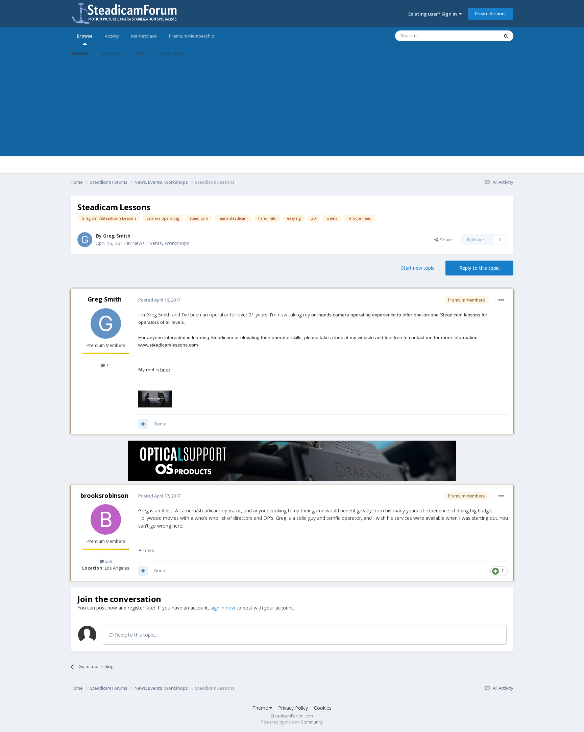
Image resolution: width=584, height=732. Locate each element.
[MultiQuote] (143, 424)
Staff (140, 53)
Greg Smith (116, 235)
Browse (85, 36)
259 (108, 561)
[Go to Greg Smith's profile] (84, 239)
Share (445, 240)
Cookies (323, 708)
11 (108, 365)
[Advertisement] (292, 109)
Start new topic (417, 268)
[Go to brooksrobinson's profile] (106, 519)
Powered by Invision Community (292, 722)
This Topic (479, 36)
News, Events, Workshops (160, 243)
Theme (260, 708)
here (165, 369)
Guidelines (112, 53)
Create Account (490, 13)
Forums (80, 53)
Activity (112, 36)
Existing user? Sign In (433, 14)
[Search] (505, 35)
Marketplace (144, 36)
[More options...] (501, 300)
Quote (160, 424)
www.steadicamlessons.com (168, 345)
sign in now (223, 607)
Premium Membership (191, 36)
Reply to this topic (479, 268)
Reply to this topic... (135, 634)
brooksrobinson (104, 495)
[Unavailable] (155, 398)
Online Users (170, 53)
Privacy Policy (293, 708)
